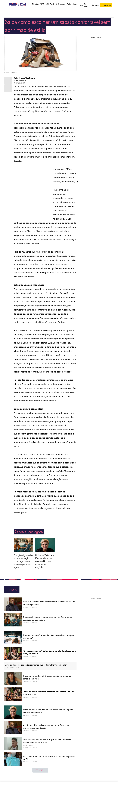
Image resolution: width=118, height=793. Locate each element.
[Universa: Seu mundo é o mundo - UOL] (17, 4)
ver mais (39, 770)
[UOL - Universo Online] (28, 4)
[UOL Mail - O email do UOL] (87, 5)
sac (81, 5)
